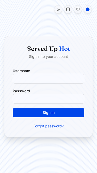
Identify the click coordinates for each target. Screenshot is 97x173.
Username (21, 70)
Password (21, 91)
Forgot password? (48, 126)
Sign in (49, 112)
